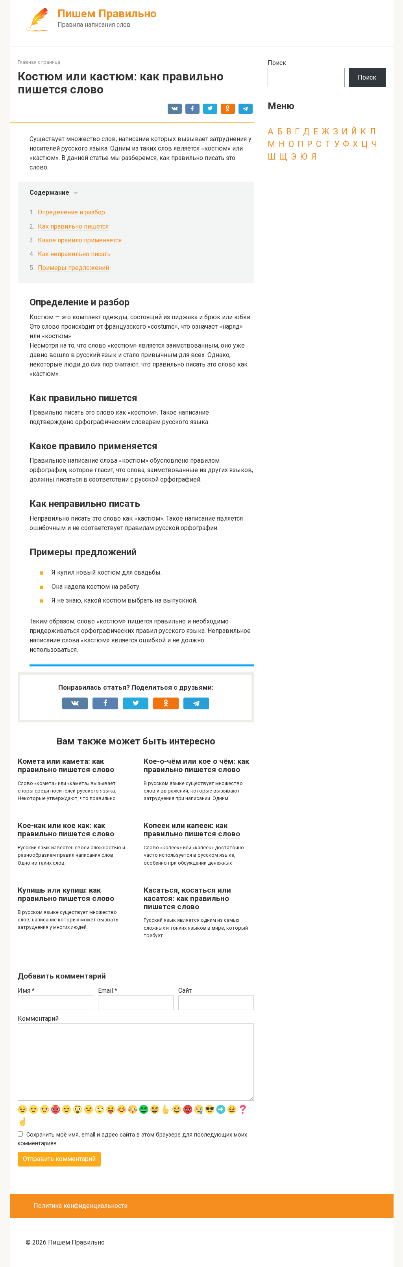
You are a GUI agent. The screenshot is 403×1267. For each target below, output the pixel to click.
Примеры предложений (73, 268)
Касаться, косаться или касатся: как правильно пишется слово (187, 898)
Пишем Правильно (107, 13)
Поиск (277, 63)
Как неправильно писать (74, 254)
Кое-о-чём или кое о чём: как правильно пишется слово (196, 765)
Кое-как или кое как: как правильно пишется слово (66, 829)
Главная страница (39, 62)
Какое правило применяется (80, 240)
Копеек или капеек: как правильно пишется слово (192, 829)
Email (107, 990)
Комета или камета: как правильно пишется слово (66, 765)
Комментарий (38, 1018)
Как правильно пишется (73, 226)
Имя (26, 990)
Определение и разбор (71, 212)
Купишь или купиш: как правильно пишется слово (66, 894)
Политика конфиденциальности (80, 1205)
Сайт (185, 990)
